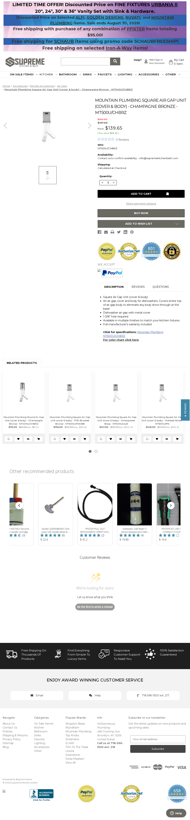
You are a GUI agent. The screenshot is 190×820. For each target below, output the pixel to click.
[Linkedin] (125, 232)
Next (89, 125)
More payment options (141, 203)
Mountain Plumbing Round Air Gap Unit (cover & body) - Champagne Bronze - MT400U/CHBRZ (24, 420)
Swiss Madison (74, 758)
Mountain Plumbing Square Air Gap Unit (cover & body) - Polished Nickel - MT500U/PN (162, 420)
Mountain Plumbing (78, 731)
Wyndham (72, 727)
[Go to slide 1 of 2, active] (90, 451)
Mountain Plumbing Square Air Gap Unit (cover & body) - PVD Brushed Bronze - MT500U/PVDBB (70, 420)
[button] (19, 505)
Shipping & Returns (15, 735)
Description (114, 286)
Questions (161, 286)
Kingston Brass (75, 723)
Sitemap (8, 743)
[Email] (106, 232)
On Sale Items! (22, 74)
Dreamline (72, 739)
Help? (138, 60)
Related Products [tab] (22, 363)
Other (171, 74)
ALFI (80, 17)
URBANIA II (164, 4)
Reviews (138, 286)
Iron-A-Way (119, 48)
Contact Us (10, 727)
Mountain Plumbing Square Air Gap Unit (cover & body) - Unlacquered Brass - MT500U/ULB (116, 420)
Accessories (149, 74)
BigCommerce (24, 779)
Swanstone (72, 755)
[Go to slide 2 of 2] (96, 451)
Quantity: (105, 176)
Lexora (69, 751)
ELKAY (69, 743)
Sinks (87, 74)
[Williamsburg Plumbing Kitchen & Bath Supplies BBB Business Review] (41, 793)
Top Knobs (72, 735)
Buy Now (141, 213)
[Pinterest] (132, 232)
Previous (5, 125)
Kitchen (47, 74)
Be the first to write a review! (95, 607)
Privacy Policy (12, 739)
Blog (6, 747)
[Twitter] (119, 232)
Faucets (105, 74)
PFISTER (136, 28)
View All (70, 762)
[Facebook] (99, 232)
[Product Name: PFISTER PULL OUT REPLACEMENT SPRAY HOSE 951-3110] (95, 514)
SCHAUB (64, 41)
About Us (9, 723)
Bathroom (68, 74)
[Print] (112, 232)
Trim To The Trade (76, 747)
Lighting (125, 74)
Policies (7, 731)
